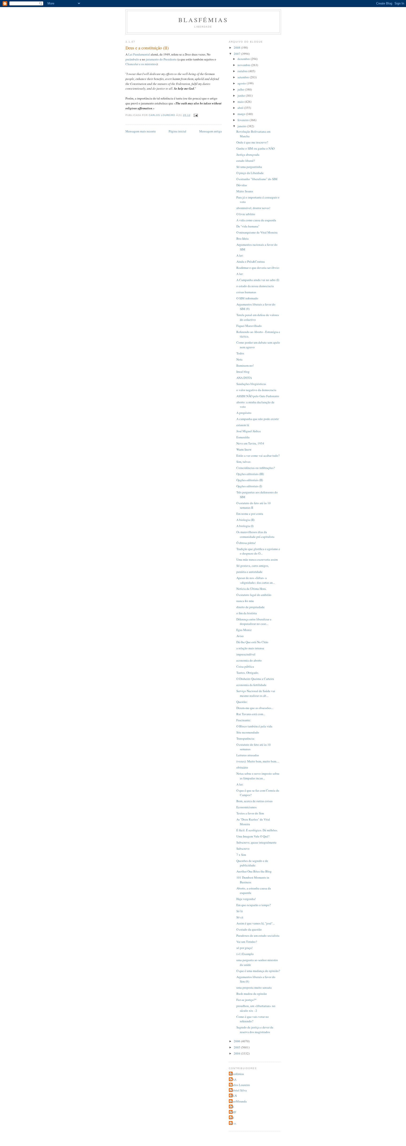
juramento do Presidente (161, 59)
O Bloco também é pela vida (254, 726)
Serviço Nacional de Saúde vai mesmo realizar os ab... (255, 693)
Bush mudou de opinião (251, 993)
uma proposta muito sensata (254, 987)
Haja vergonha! (246, 899)
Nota (239, 359)
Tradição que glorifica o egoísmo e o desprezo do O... (258, 551)
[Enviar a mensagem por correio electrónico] (195, 115)
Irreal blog (243, 371)
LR (232, 1107)
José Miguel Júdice (248, 431)
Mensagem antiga (210, 131)
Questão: (242, 702)
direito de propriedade (250, 607)
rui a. (233, 1123)
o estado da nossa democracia (255, 286)
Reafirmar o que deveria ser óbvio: (258, 268)
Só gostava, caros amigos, (252, 565)
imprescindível (245, 654)
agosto (242, 83)
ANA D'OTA (244, 378)
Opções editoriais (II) (249, 480)
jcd (232, 1117)
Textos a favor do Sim (250, 813)
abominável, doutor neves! (253, 208)
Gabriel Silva (238, 1090)
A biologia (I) (245, 526)
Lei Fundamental (139, 54)
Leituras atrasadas (247, 755)
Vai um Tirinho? (246, 942)
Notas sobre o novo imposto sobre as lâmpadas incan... (257, 775)
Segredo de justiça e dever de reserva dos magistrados (254, 1029)
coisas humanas (246, 292)
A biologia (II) (245, 520)
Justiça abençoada (247, 154)
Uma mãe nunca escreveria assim (257, 559)
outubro (243, 71)
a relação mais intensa (250, 648)
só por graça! (244, 948)
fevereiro (244, 120)
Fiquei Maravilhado (249, 326)
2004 (237, 1053)
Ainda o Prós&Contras (250, 261)
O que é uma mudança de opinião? (258, 971)
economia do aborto (249, 660)
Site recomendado (247, 732)
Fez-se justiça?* (246, 1000)
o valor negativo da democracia (256, 390)
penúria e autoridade (249, 572)
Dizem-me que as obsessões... (254, 708)
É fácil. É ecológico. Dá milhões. (257, 830)
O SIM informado (247, 298)
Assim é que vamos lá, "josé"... (255, 923)
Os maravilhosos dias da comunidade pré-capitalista (255, 534)
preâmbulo (132, 59)
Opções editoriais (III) (250, 474)
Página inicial (177, 131)
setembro (244, 77)
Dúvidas (241, 185)
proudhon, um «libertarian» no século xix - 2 (255, 1008)
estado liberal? (245, 161)
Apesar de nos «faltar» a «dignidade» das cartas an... (255, 580)
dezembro (244, 59)
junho (242, 95)
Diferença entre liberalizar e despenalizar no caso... (253, 621)
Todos (240, 353)
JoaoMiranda (238, 1101)
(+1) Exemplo (245, 954)
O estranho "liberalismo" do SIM (256, 179)
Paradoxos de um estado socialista (257, 935)
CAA (233, 1079)
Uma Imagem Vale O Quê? (252, 836)
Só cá (239, 917)
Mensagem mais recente (140, 131)
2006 (237, 1041)
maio (241, 101)
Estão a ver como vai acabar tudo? (258, 455)
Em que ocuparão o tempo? (253, 905)
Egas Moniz (244, 630)
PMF (233, 1112)
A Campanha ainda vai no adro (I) (257, 280)
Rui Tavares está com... (250, 714)
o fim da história (246, 613)
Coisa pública (245, 666)
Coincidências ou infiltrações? (255, 468)
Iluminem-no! (245, 365)
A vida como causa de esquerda (256, 220)
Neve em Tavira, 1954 (250, 443)
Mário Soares (244, 191)
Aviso (240, 636)
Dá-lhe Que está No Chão (252, 642)
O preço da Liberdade (250, 173)
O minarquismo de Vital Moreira (256, 232)
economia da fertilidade (251, 685)
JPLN (233, 1096)
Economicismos (246, 807)
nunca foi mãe (245, 601)
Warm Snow (243, 449)
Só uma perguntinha (249, 167)
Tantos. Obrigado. (247, 672)
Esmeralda (243, 437)
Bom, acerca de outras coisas (254, 801)
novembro (244, 65)
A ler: (239, 255)
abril (241, 108)
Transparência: (245, 738)
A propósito (243, 413)
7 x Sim (241, 855)
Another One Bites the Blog (254, 871)
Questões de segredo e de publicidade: (252, 863)
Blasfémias (203, 20)
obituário (242, 767)
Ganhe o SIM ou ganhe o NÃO (255, 148)
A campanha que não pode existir (257, 419)
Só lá (239, 911)
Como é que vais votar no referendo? (252, 1019)
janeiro (242, 126)
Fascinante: (243, 720)
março (242, 114)
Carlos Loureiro (240, 1085)
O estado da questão (249, 929)
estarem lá (242, 425)
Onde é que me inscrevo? (252, 142)
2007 (237, 54)
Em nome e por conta (249, 514)
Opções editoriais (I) (249, 486)
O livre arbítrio (245, 214)
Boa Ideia (242, 238)
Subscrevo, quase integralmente (256, 842)
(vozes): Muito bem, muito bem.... (257, 761)
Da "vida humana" (247, 226)
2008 (237, 47)
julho (241, 89)
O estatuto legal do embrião (253, 595)
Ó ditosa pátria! (246, 543)
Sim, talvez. (243, 462)
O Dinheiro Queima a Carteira (255, 679)
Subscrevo (243, 848)
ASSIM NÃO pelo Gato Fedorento (257, 396)
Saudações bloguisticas (251, 384)
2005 (237, 1047)
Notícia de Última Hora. (251, 589)
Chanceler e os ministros (140, 64)
